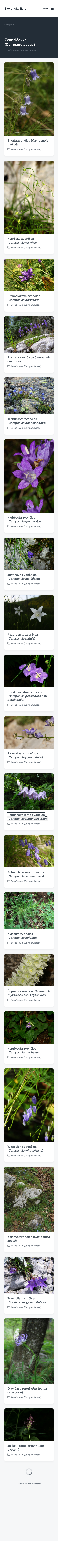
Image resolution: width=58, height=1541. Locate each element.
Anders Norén (34, 1409)
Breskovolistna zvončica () (27, 367)
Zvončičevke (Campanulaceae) (26, 37)
